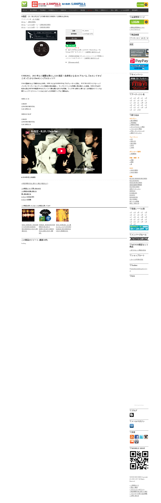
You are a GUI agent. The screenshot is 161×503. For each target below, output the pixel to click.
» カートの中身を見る (136, 259)
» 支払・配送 (134, 487)
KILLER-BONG (134, 180)
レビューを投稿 (26, 199)
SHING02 (132, 191)
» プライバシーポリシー (137, 489)
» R (33, 19)
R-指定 (37, 19)
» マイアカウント (135, 29)
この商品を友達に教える (29, 191)
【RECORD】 (32, 22)
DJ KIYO (132, 195)
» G (138, 100)
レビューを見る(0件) (27, 197)
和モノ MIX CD (134, 203)
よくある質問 (125, 10)
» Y (131, 109)
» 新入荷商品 (134, 120)
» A (134, 98)
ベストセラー (73, 10)
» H (142, 100)
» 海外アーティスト (136, 133)
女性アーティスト (135, 189)
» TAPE (132, 147)
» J (130, 102)
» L (138, 102)
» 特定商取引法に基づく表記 (138, 491)
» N (146, 102)
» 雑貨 (131, 162)
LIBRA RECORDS (45, 24)
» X (146, 107)
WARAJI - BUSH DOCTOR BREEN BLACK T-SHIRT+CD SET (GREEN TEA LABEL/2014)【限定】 (47, 229)
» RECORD (133, 143)
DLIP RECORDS (134, 186)
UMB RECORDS (45, 27)
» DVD (132, 145)
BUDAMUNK (134, 197)
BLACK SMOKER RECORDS (138, 178)
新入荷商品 (33, 10)
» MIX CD (133, 141)
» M (142, 102)
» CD (131, 139)
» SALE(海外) (134, 172)
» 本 (131, 164)
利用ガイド (104, 10)
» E (131, 100)
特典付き (63, 10)
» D (146, 98)
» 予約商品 (133, 122)
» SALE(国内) (134, 170)
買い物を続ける (26, 194)
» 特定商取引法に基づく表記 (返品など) (34, 183)
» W (142, 107)
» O (131, 105)
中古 (96, 10)
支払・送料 (114, 10)
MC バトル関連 (134, 201)
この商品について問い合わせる (31, 188)
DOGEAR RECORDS (136, 182)
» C (142, 98)
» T (131, 107)
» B (138, 98)
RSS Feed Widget (139, 405)
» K (134, 102)
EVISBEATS (133, 193)
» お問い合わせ (134, 495)
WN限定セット (53, 10)
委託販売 (134, 10)
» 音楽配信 (133, 153)
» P (134, 105)
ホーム (25, 10)
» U (134, 107)
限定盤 (83, 10)
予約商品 (43, 10)
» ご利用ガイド (134, 485)
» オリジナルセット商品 (137, 127)
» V (138, 107)
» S (146, 105)
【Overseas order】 (73, 62)
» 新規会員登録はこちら (137, 27)
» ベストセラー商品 (136, 129)
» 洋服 (131, 160)
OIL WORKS (133, 199)
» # (131, 98)
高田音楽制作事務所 (136, 184)
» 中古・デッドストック (137, 131)
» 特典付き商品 (134, 124)
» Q (138, 105)
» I (145, 100)
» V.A (138, 109)
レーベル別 (31, 24)
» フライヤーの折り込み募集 (138, 493)
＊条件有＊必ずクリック (92, 52)
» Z (134, 109)
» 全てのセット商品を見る (138, 250)
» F (134, 100)
